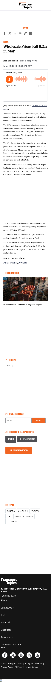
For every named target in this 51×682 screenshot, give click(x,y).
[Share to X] (10, 33)
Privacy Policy (7, 667)
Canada (11, 511)
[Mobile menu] (3, 4)
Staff (3, 615)
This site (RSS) (37, 655)
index (6, 262)
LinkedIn (29, 655)
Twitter (13, 655)
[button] (25, 33)
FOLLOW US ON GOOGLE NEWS (19, 450)
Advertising (6, 622)
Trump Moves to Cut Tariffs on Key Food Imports (22, 304)
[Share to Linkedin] (15, 33)
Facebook (4, 655)
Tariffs (35, 511)
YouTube (21, 655)
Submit (38, 420)
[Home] (25, 5)
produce (13, 262)
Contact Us (7, 607)
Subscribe (11, 439)
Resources (6, 637)
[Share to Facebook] (5, 33)
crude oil (23, 511)
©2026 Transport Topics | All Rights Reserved (21, 663)
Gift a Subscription (29, 439)
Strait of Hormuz (24, 516)
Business (6, 42)
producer (22, 262)
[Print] (30, 33)
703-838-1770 (9, 595)
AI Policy (19, 667)
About (4, 600)
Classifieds (6, 629)
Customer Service (10, 644)
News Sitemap (31, 667)
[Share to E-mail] (20, 33)
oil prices (12, 521)
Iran (9, 516)
